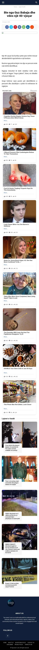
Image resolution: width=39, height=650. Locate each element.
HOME (4, 642)
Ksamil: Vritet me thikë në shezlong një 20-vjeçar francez (12, 585)
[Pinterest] (15, 27)
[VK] (19, 27)
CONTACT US (31, 642)
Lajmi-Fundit (22, 7)
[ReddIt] (32, 27)
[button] (3, 2)
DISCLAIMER (10, 644)
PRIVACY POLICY (19, 644)
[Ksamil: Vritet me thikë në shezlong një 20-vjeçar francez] (19, 571)
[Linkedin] (28, 27)
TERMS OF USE (28, 644)
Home (15, 7)
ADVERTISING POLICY (20, 642)
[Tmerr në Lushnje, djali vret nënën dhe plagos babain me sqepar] (19, 469)
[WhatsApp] (23, 27)
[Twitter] (11, 27)
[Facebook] (7, 27)
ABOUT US (10, 642)
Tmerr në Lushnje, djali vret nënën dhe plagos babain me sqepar (12, 482)
